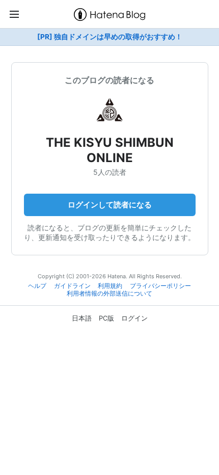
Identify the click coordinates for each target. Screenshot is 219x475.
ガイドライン (72, 285)
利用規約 (110, 285)
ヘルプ (37, 285)
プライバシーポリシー (160, 285)
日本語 (82, 318)
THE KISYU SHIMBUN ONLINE (110, 150)
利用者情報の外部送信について (109, 293)
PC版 (106, 318)
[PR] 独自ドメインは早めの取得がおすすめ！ (109, 37)
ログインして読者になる (110, 204)
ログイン (134, 318)
